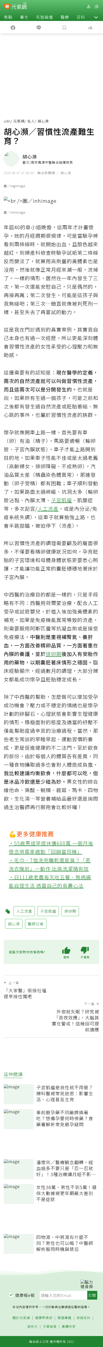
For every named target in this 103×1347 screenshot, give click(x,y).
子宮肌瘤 (61, 500)
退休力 (32, 1327)
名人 (31, 121)
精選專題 (65, 1318)
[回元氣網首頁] (19, 6)
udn (7, 121)
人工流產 (48, 508)
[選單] (97, 6)
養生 (24, 17)
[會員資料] (89, 6)
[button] (96, 17)
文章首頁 (50, 1327)
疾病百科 (83, 1318)
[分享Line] (39, 27)
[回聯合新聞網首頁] (7, 7)
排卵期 (54, 653)
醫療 (64, 17)
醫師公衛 (36, 923)
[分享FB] (13, 27)
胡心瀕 (14, 923)
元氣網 (18, 121)
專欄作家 (69, 1327)
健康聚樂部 (43, 1318)
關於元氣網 (21, 1318)
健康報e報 (25, 1295)
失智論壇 (44, 17)
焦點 (8, 17)
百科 (80, 17)
